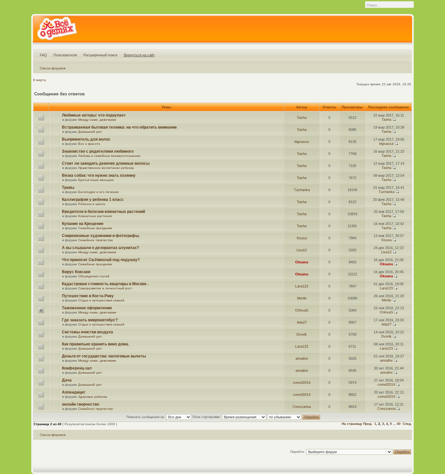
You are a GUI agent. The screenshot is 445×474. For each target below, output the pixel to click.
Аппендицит (73, 392)
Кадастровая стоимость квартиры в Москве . (105, 284)
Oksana (301, 262)
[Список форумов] (56, 30)
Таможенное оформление (87, 308)
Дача (67, 380)
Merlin (302, 298)
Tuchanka (302, 190)
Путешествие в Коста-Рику (88, 296)
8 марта (39, 80)
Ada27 (302, 322)
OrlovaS (301, 310)
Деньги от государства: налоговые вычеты (104, 356)
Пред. (367, 423)
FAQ (43, 55)
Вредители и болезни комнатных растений (103, 211)
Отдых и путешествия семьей (101, 300)
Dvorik (301, 334)
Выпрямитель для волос (86, 139)
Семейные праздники (95, 228)
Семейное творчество (95, 240)
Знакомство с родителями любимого (98, 151)
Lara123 (301, 286)
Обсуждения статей (93, 276)
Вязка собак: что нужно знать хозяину (99, 175)
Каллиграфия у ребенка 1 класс (93, 199)
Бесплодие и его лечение (98, 192)
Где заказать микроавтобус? (90, 320)
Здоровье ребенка (92, 396)
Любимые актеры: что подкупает (94, 115)
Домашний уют (90, 131)
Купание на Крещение (83, 223)
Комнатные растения (95, 216)
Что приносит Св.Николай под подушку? (101, 260)
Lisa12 (301, 250)
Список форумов (52, 68)
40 (399, 423)
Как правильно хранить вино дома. (95, 344)
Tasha (302, 117)
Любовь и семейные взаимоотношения (109, 156)
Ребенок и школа (91, 204)
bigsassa (301, 142)
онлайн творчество (80, 404)
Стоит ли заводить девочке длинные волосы (106, 163)
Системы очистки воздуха (87, 332)
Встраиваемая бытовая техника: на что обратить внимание (119, 127)
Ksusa (302, 238)
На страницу (352, 423)
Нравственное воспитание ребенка (106, 168)
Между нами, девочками (97, 119)
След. (407, 423)
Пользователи (65, 55)
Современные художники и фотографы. (101, 235)
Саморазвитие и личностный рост (105, 288)
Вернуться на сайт (139, 55)
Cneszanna (302, 407)
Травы (68, 187)
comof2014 (301, 382)
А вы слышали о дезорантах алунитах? (100, 247)
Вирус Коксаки (76, 272)
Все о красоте (89, 144)
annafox (301, 358)
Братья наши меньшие (96, 180)
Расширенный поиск (100, 55)
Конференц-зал (77, 368)
